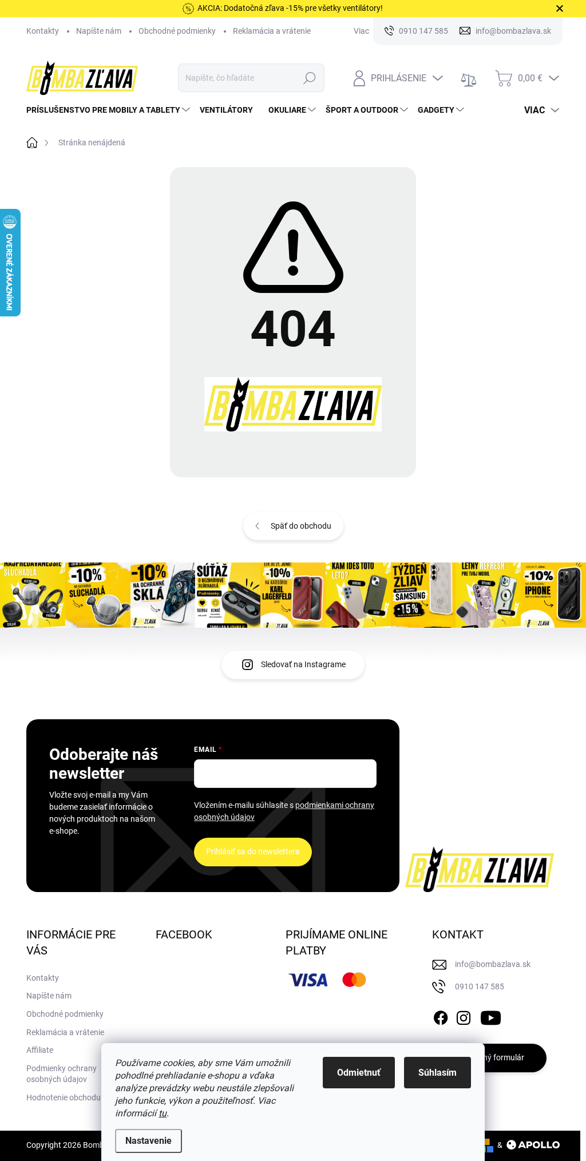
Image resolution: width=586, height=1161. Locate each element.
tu (163, 1113)
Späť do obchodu (301, 525)
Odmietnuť (359, 1072)
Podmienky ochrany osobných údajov (61, 1074)
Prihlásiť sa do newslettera (253, 851)
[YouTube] (491, 1015)
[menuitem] (109, 109)
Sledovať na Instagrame (303, 664)
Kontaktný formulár (489, 1057)
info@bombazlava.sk (492, 964)
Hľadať (309, 77)
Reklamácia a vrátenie (272, 30)
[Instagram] (463, 1015)
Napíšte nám (98, 30)
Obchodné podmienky (177, 30)
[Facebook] (440, 1015)
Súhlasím (437, 1072)
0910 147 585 (479, 986)
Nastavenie (148, 1140)
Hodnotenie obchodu (63, 1097)
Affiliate (39, 1050)
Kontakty (42, 30)
